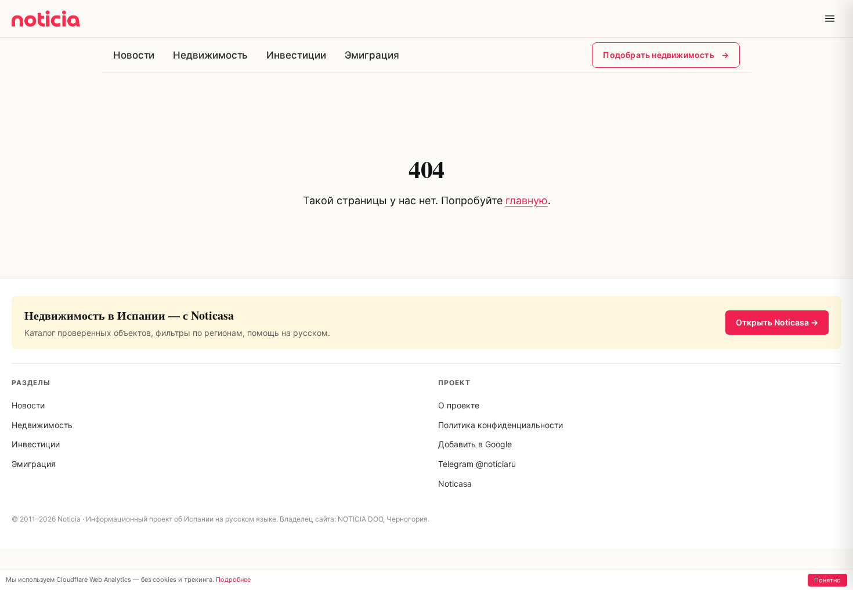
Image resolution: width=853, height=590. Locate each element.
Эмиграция (372, 55)
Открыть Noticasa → (777, 322)
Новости (133, 55)
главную (526, 200)
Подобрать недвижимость (666, 55)
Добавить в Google (475, 444)
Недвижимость (210, 55)
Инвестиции (296, 55)
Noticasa (455, 483)
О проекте (458, 405)
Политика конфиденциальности (500, 425)
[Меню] (829, 18)
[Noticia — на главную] (46, 18)
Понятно (827, 580)
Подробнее (233, 579)
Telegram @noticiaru (477, 464)
